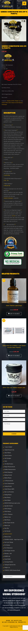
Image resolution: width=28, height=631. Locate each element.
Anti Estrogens (7, 458)
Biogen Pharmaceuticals (9, 466)
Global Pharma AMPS (9, 489)
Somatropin (4, 104)
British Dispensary (8, 472)
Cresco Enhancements (9, 483)
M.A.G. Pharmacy (8, 514)
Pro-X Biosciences (8, 547)
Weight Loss (17, 100)
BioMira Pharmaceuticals (9, 469)
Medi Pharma (7, 519)
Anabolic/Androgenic (8, 198)
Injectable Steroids (8, 505)
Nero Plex (6, 528)
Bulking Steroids (8, 475)
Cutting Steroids (8, 486)
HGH (9, 102)
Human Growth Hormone (17, 102)
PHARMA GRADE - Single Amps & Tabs (13, 539)
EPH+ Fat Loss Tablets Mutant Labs (14, 387)
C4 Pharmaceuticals (8, 480)
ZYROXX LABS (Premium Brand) (12, 570)
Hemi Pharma (7, 497)
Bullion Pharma (7, 477)
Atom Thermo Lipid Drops (14, 305)
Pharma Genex (7, 536)
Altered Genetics (8, 455)
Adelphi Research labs (9, 449)
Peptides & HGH (10, 100)
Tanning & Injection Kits (9, 564)
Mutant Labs (7, 525)
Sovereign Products (8, 561)
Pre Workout (7, 545)
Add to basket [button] (14, 313)
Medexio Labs (7, 517)
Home (8, 620)
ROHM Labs (7, 556)
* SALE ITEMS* (8, 447)
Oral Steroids (7, 531)
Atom (5, 461)
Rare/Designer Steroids (9, 550)
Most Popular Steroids (9, 522)
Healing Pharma (8, 494)
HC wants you (16, 620)
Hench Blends (7, 500)
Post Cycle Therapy (8, 542)
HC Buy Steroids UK (9, 622)
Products (22, 622)
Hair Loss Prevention (9, 491)
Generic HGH (5, 102)
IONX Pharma (7, 511)
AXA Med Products (8, 463)
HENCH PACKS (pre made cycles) (12, 503)
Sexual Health (7, 559)
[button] (24, 3)
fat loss (13, 215)
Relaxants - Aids (8, 553)
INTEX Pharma (7, 508)
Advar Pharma (7, 452)
